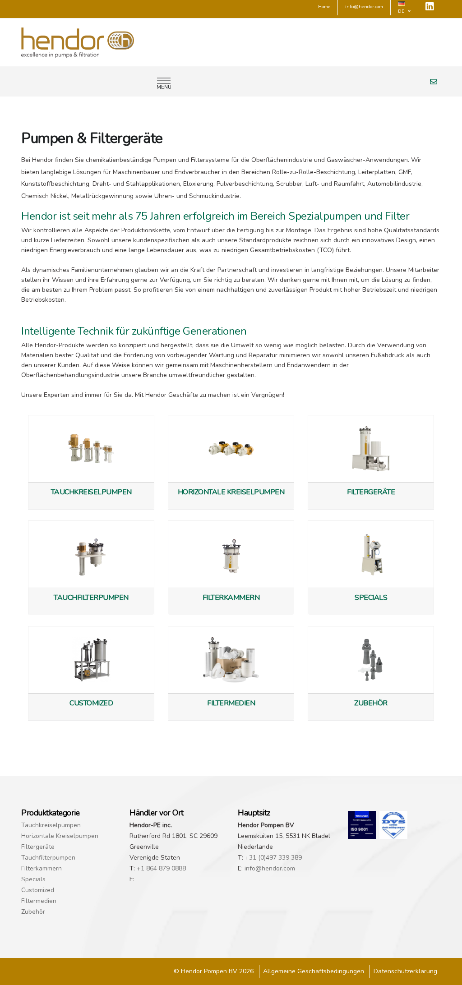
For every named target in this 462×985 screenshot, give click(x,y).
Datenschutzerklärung (405, 971)
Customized (37, 890)
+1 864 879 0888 (161, 868)
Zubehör (33, 911)
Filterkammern (41, 868)
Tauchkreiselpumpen (51, 825)
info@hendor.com (270, 868)
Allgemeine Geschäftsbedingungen (313, 971)
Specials (33, 879)
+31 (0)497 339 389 (273, 857)
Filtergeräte (38, 846)
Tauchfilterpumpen (48, 857)
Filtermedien (38, 901)
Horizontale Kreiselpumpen (59, 836)
